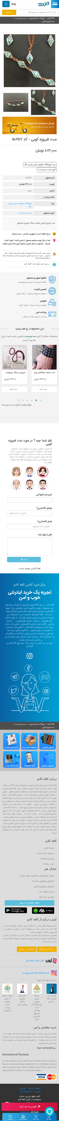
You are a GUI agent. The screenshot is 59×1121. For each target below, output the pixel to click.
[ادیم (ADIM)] (44, 357)
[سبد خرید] (36, 1116)
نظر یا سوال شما (45, 534)
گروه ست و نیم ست (47, 170)
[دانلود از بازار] (43, 911)
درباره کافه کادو (26, 1091)
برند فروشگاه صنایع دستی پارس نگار (40, 165)
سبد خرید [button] (43, 389)
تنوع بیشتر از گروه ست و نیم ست (16, 404)
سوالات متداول (33, 1088)
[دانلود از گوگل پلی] (16, 910)
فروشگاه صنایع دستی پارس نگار (20, 205)
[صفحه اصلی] (23, 1116)
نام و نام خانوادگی (44, 494)
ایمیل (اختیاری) (45, 521)
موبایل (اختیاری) (44, 508)
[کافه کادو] (43, 3)
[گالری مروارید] (14, 357)
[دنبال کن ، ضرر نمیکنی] (29, 658)
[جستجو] (10, 1116)
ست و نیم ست (25, 213)
